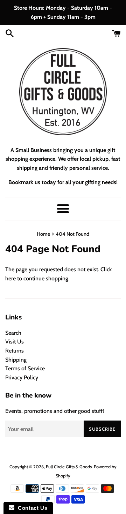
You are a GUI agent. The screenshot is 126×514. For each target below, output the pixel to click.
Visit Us (14, 341)
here (10, 278)
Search (13, 333)
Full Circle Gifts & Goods (69, 466)
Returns (14, 350)
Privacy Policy (21, 377)
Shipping (16, 359)
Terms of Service (25, 368)
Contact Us (30, 508)
